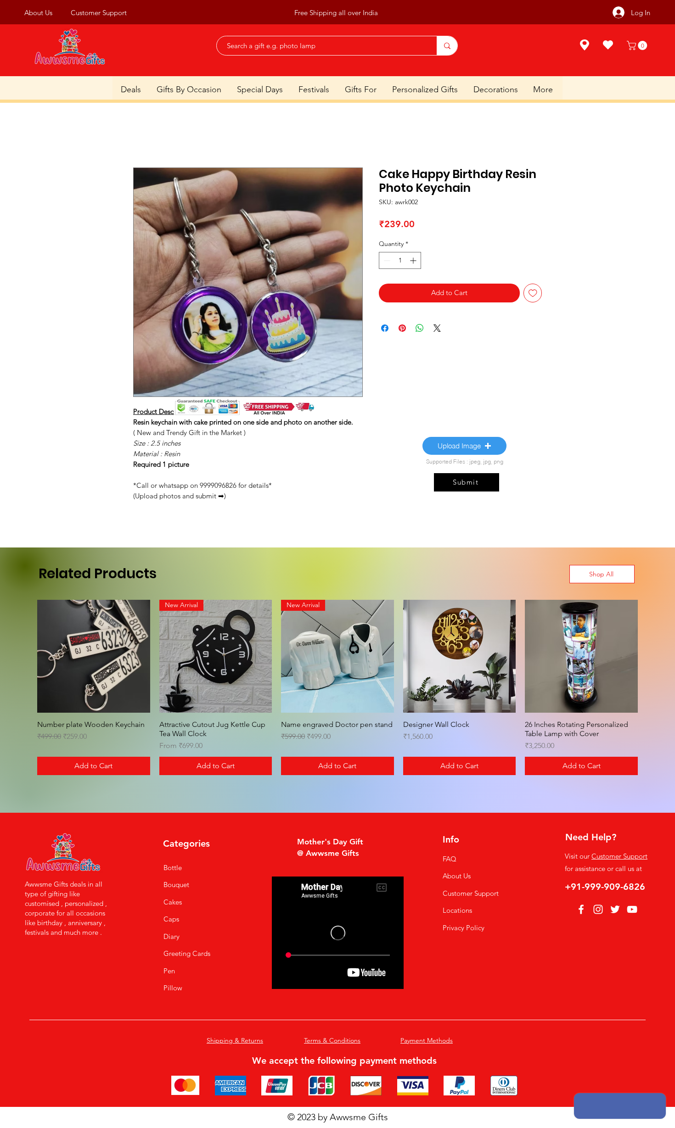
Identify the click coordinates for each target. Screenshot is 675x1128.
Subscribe (384, 12)
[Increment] (414, 262)
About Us (457, 877)
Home (143, 135)
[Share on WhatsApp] (419, 329)
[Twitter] (615, 911)
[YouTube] (632, 911)
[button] (638, 45)
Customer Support (471, 894)
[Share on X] (437, 329)
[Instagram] (598, 911)
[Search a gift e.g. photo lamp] (447, 45)
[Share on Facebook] (384, 329)
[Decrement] (386, 262)
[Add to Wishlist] (532, 294)
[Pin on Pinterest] (402, 329)
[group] (337, 689)
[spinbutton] (400, 262)
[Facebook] (581, 911)
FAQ (449, 860)
